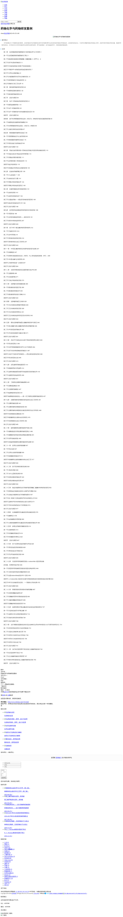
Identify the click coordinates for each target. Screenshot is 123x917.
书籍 (5, 12)
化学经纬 (13, 893)
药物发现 (8, 871)
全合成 (7, 858)
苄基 (6, 865)
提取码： (3, 682)
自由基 (7, 852)
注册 (8, 695)
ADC (6, 883)
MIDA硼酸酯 (9, 849)
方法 (5, 8)
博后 (6, 844)
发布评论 (3, 778)
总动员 (7, 861)
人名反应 (8, 869)
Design (7, 875)
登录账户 (58, 757)
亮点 (5, 7)
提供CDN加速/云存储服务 (56, 893)
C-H (6, 842)
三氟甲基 (8, 854)
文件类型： (4, 679)
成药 (6, 863)
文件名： (3, 671)
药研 (5, 10)
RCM (7, 846)
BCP (6, 880)
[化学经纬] (4, 1)
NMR (7, 851)
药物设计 (8, 878)
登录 (3, 695)
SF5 (6, 885)
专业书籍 (6, 23)
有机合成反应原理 (11, 876)
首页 (5, 5)
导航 (5, 18)
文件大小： (4, 675)
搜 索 (19, 21)
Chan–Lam (8, 860)
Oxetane (7, 882)
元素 (6, 867)
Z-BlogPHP (36, 893)
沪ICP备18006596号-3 (81, 893)
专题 (5, 14)
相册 (5, 16)
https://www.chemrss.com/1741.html (18, 702)
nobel (7, 847)
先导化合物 (9, 873)
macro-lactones (9, 856)
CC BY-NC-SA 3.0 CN (22, 891)
